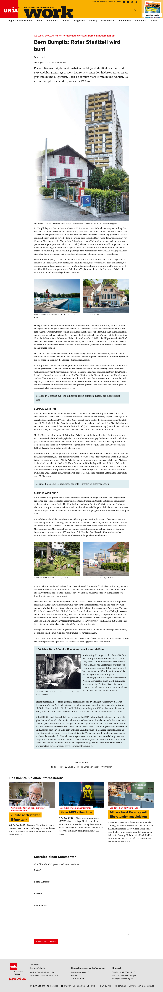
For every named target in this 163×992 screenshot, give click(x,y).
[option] (57, 299)
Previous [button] (38, 299)
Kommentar (40, 905)
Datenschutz (148, 985)
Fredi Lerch (39, 57)
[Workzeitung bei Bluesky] (128, 1)
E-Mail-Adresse (42, 882)
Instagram (80, 985)
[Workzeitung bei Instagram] (132, 1)
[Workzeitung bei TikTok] (136, 1)
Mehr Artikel (60, 62)
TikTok (93, 985)
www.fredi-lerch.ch (102, 641)
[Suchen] (135, 10)
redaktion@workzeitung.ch (124, 975)
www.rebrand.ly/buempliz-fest (79, 745)
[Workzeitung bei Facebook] (124, 1)
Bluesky (67, 985)
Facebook (54, 985)
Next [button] (125, 299)
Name (37, 870)
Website (38, 894)
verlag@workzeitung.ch (122, 978)
